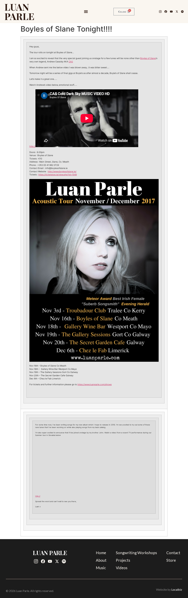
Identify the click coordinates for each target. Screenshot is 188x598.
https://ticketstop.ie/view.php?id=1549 (57, 174)
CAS (71, 61)
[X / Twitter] (177, 11)
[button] (86, 12)
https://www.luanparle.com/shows (94, 384)
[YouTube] (171, 11)
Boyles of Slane (148, 58)
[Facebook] (165, 11)
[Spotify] (182, 11)
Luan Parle (19, 11)
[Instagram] (160, 11)
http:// (32, 146)
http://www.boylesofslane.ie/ (62, 171)
